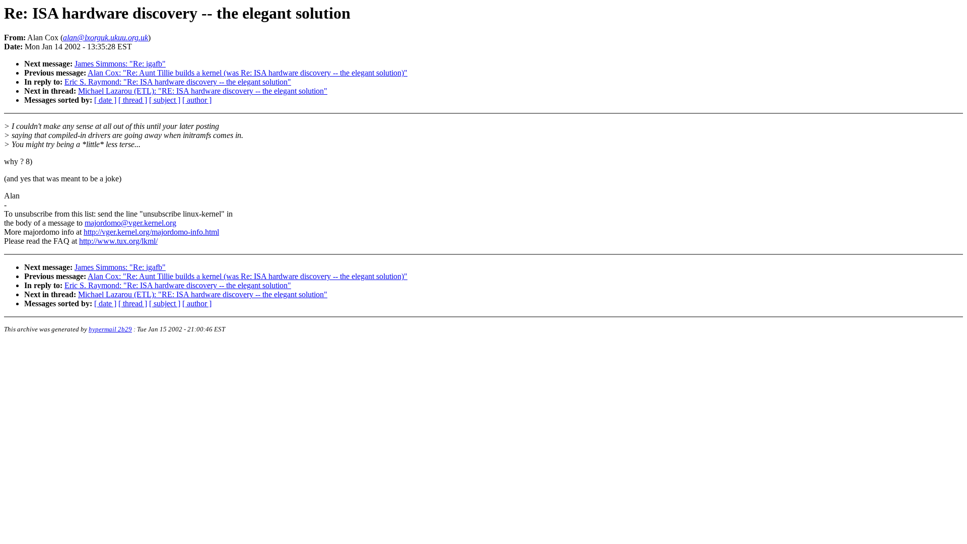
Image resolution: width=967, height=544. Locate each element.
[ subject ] (164, 100)
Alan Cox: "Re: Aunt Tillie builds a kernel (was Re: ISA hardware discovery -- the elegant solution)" (247, 73)
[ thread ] (132, 100)
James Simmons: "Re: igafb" (120, 63)
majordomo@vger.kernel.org (130, 223)
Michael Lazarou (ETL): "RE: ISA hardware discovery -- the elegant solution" (202, 91)
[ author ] (197, 100)
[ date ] (105, 100)
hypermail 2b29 (110, 329)
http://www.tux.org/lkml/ (118, 241)
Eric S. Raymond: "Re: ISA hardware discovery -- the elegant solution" (177, 82)
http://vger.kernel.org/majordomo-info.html (151, 232)
